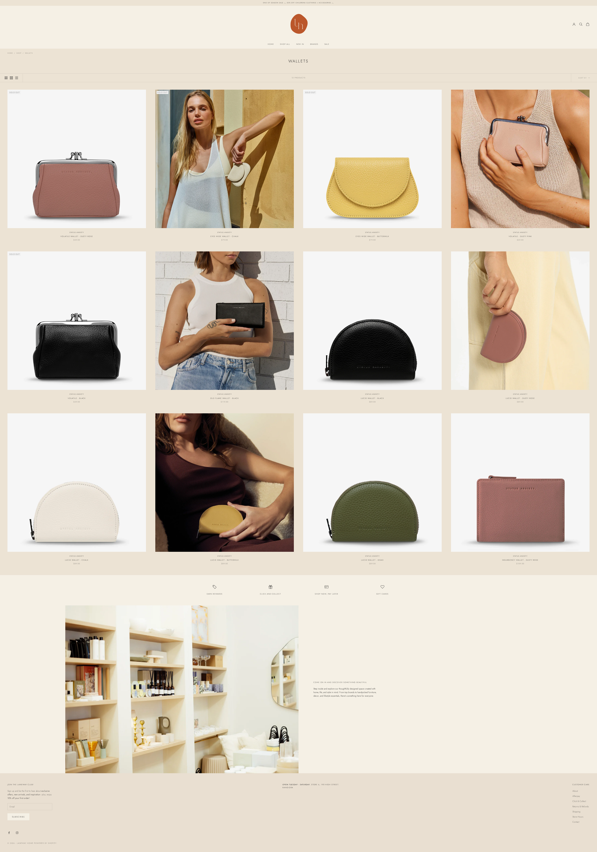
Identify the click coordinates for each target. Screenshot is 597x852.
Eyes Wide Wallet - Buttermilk (372, 236)
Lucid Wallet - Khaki (372, 560)
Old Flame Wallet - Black (224, 398)
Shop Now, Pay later (326, 594)
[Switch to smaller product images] (11, 78)
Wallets (29, 53)
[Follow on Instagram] (17, 832)
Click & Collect (579, 801)
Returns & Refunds (580, 806)
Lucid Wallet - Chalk (76, 560)
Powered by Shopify (45, 843)
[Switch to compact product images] (16, 78)
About (575, 790)
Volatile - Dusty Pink (520, 236)
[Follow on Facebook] (9, 832)
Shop (18, 53)
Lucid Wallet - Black (372, 398)
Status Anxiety (76, 232)
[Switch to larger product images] (6, 78)
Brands (314, 44)
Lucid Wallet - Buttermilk (224, 560)
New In (300, 44)
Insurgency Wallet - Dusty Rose (520, 560)
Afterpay (576, 796)
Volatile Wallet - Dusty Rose (76, 236)
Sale (326, 44)
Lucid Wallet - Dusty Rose (520, 398)
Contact (575, 821)
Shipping (576, 811)
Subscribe (18, 816)
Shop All (285, 44)
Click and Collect (270, 594)
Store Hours (577, 816)
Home (271, 44)
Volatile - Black (77, 398)
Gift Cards (382, 594)
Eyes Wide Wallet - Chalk (225, 236)
